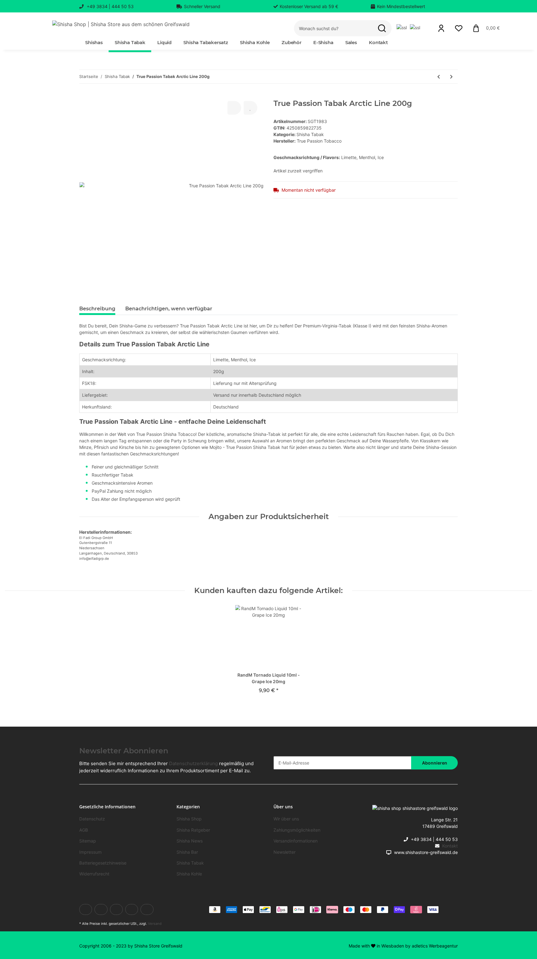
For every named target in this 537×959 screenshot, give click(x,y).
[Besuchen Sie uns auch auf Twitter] (100, 909)
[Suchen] (382, 28)
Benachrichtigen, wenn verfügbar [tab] (168, 309)
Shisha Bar (187, 852)
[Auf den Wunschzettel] (250, 108)
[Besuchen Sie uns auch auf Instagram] (146, 909)
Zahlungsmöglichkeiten (296, 830)
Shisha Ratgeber (193, 830)
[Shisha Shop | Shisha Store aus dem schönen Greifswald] (121, 24)
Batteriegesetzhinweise (102, 862)
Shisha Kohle (189, 873)
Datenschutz (92, 818)
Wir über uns (286, 818)
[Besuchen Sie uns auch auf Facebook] (85, 909)
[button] (441, 28)
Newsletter (284, 852)
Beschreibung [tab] (97, 309)
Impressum (90, 852)
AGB (83, 830)
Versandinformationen (295, 840)
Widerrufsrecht (94, 873)
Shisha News (190, 840)
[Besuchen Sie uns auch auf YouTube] (116, 909)
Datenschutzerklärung (193, 763)
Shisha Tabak (310, 134)
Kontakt (378, 42)
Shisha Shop (189, 818)
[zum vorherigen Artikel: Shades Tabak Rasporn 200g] (438, 76)
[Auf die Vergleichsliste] (234, 108)
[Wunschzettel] (458, 28)
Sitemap (87, 840)
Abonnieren (434, 762)
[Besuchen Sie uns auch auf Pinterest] (131, 909)
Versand (155, 923)
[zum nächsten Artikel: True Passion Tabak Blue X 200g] (451, 76)
